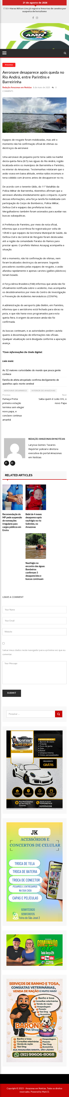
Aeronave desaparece (15, 391)
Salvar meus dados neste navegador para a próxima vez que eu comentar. (33, 652)
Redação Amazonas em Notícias (17, 88)
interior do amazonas (43, 391)
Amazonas (9, 65)
